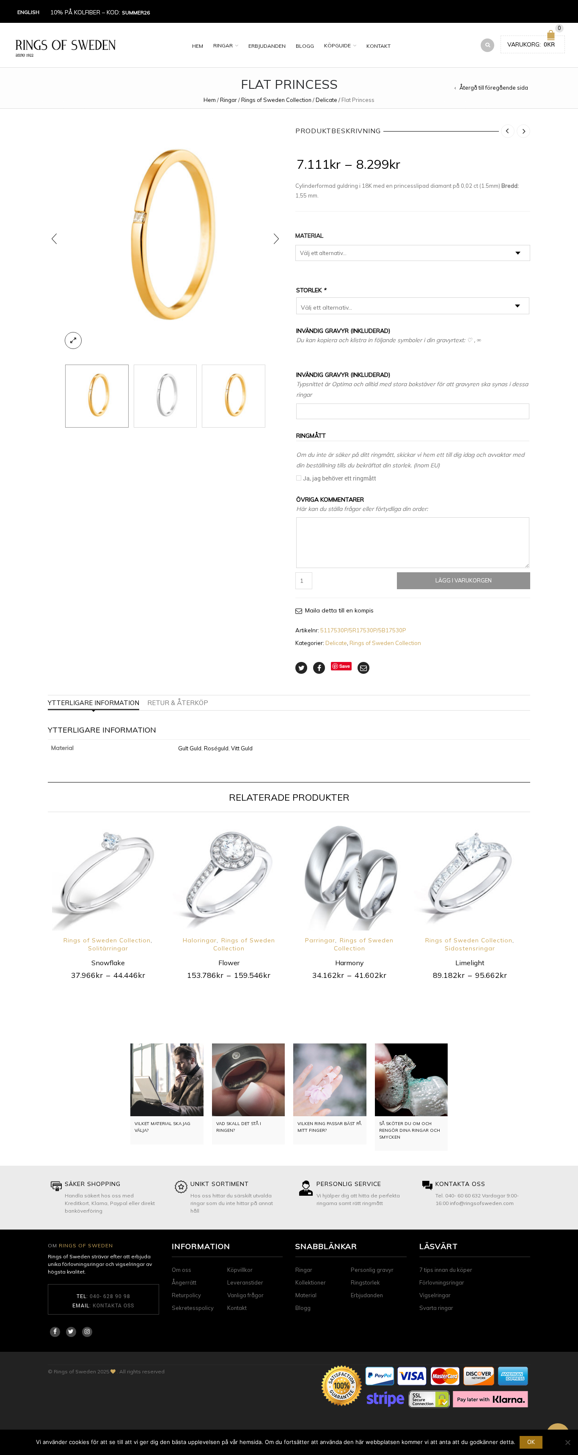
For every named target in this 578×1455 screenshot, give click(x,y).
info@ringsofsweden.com (482, 1203)
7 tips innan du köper (445, 1269)
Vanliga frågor (245, 1295)
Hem (197, 46)
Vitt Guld (242, 748)
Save (344, 666)
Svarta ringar (436, 1307)
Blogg (305, 46)
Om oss (181, 1269)
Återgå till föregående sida (494, 87)
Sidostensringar (470, 948)
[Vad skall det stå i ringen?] (248, 1080)
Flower (228, 962)
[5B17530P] (165, 396)
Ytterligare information (93, 703)
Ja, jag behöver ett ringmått (339, 478)
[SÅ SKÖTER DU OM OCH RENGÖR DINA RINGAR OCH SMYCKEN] (411, 1080)
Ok (531, 1442)
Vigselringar (435, 1295)
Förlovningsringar (441, 1282)
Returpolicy (186, 1295)
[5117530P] (165, 238)
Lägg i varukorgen (463, 580)
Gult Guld (189, 748)
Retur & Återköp (177, 703)
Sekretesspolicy (193, 1307)
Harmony (349, 962)
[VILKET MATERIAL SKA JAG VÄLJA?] (167, 1080)
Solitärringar (108, 948)
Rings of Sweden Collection (276, 99)
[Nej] (567, 1442)
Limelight (469, 962)
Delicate (326, 99)
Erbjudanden (267, 46)
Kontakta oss (113, 1305)
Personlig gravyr (372, 1269)
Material (309, 235)
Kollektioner (310, 1282)
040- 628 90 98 (110, 1296)
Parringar (320, 940)
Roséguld (216, 748)
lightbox (73, 340)
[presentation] (54, 238)
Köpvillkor (240, 1269)
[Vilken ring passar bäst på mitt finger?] (329, 1080)
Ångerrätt (184, 1282)
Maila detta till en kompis (339, 610)
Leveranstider (245, 1282)
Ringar (223, 45)
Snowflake (108, 962)
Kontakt (378, 46)
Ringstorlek (365, 1282)
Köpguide (337, 45)
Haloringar (200, 940)
